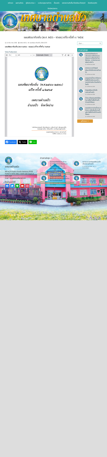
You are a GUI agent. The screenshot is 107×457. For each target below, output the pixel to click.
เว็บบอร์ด (56, 2)
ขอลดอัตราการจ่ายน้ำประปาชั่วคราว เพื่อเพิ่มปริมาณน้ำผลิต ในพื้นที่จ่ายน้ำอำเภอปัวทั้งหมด (93, 111)
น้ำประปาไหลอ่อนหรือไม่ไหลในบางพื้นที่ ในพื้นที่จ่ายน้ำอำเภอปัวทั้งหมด (93, 100)
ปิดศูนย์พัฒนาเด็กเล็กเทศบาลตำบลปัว (91, 91)
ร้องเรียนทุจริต (92, 2)
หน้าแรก (10, 2)
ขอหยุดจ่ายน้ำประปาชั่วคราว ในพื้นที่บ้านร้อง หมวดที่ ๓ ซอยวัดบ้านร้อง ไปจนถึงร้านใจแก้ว (93, 81)
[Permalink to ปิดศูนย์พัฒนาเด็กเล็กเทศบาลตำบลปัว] (81, 91)
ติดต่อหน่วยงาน (52, 8)
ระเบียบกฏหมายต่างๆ (44, 2)
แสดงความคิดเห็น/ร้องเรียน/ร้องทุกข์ (73, 2)
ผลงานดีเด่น (19, 2)
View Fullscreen (11, 52)
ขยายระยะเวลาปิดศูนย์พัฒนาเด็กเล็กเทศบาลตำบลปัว (93, 70)
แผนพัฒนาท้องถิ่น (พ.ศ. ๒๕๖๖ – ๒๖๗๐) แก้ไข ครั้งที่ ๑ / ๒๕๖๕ (53, 37)
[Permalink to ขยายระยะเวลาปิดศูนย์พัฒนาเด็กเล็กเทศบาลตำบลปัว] (81, 69)
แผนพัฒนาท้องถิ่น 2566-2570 (38, 43)
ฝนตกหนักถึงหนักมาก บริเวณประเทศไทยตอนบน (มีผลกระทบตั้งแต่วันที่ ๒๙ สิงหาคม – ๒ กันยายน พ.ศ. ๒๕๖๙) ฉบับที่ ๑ (92, 57)
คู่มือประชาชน (30, 2)
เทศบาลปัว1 (23, 43)
